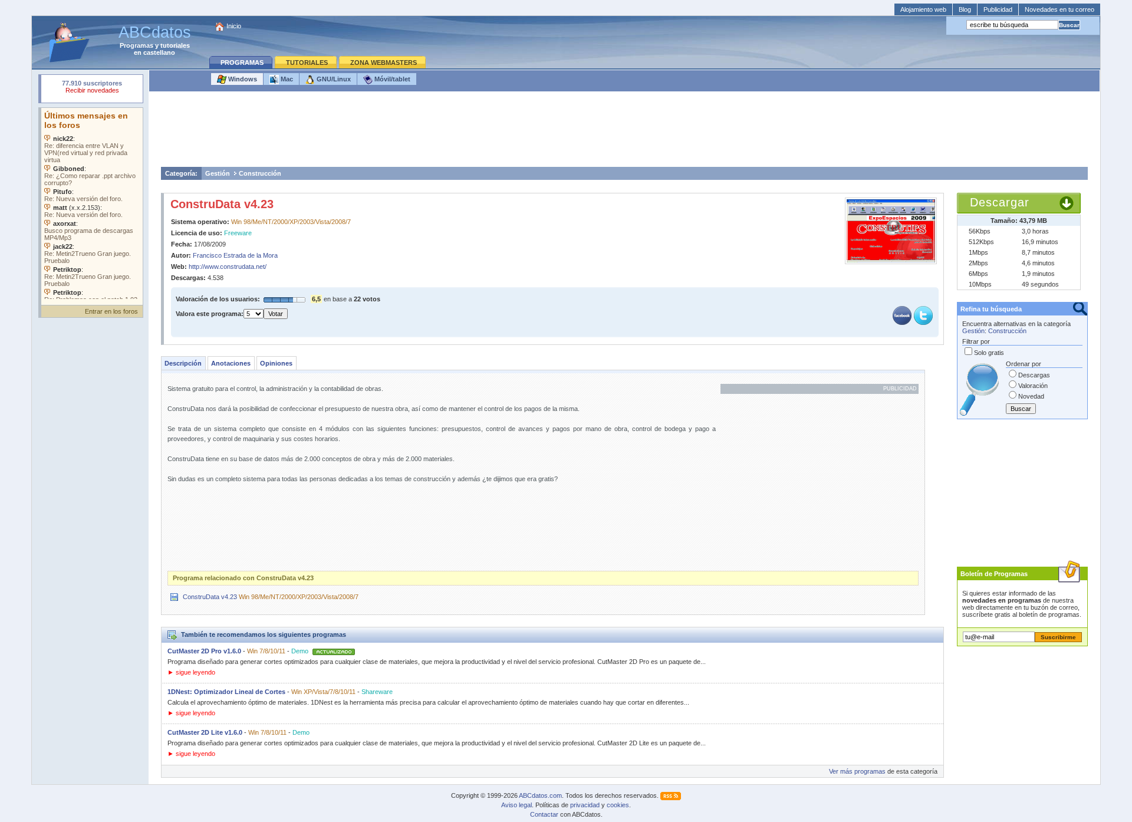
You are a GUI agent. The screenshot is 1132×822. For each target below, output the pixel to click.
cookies (618, 804)
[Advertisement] (624, 132)
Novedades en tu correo (1059, 9)
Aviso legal (516, 804)
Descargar (999, 202)
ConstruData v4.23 (222, 204)
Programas (136, 45)
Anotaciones (231, 363)
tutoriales (175, 45)
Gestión (217, 173)
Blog (965, 9)
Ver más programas (857, 771)
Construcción (260, 173)
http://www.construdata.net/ (227, 266)
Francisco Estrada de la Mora (235, 255)
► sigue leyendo (191, 672)
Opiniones (276, 363)
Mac (286, 79)
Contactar (544, 814)
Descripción (183, 363)
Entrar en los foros (111, 311)
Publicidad (997, 9)
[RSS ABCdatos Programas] (670, 795)
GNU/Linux (333, 79)
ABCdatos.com (540, 795)
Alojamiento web (923, 9)
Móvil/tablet (391, 79)
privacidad (585, 804)
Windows (241, 79)
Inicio (233, 25)
